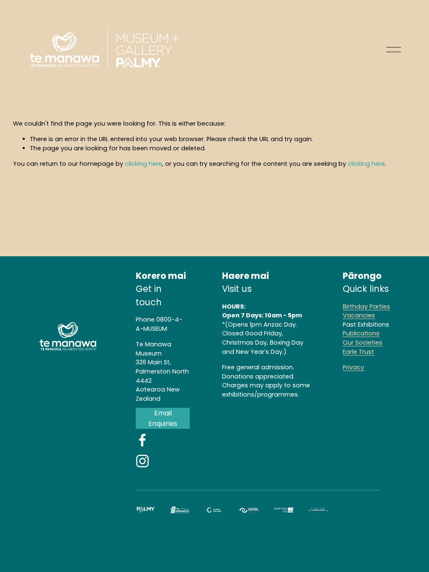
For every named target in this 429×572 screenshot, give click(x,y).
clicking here (143, 164)
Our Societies (362, 342)
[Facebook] (142, 440)
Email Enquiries (162, 418)
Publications (361, 333)
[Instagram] (142, 461)
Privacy (353, 367)
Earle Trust (358, 352)
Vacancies (359, 315)
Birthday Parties (366, 306)
